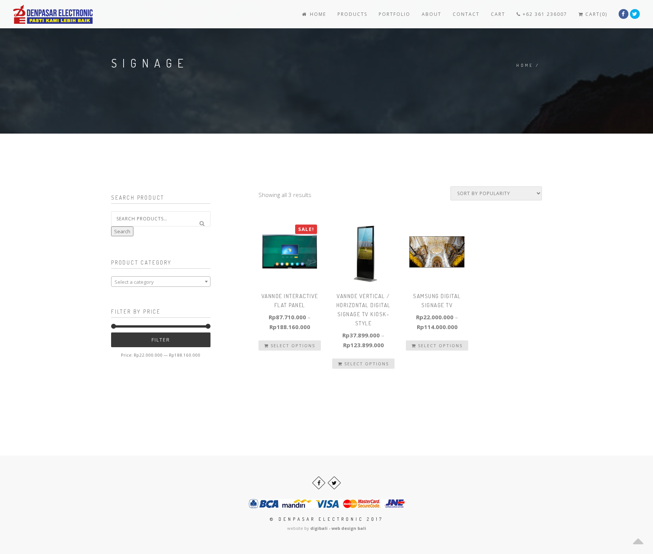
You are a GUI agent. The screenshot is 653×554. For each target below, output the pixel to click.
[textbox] (160, 282)
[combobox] (160, 281)
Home (317, 14)
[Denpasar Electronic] (36, 14)
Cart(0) (595, 14)
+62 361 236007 (544, 14)
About (431, 14)
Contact (466, 14)
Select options (292, 345)
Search (122, 231)
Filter (161, 339)
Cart (498, 14)
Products (352, 14)
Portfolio (394, 14)
